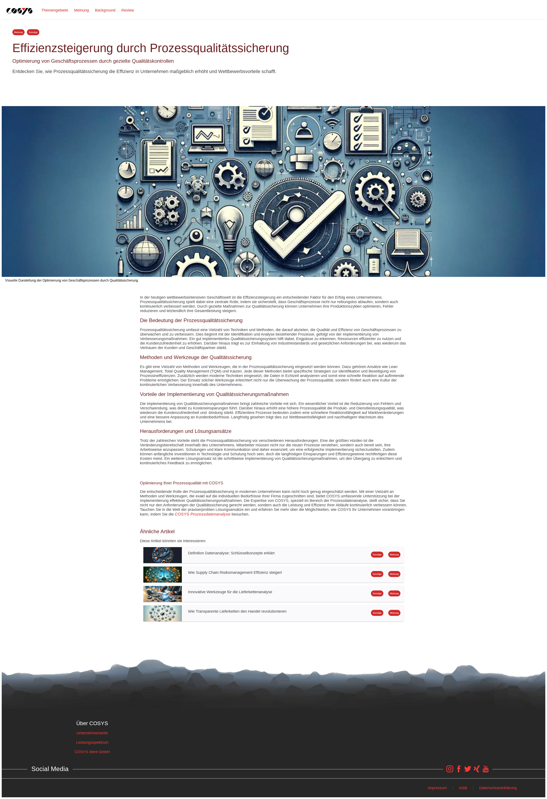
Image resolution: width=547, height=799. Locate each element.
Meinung (81, 10)
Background (105, 10)
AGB (463, 788)
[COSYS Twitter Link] (467, 771)
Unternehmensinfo (92, 733)
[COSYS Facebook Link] (458, 771)
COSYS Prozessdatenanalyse (203, 514)
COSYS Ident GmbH (92, 752)
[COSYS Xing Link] (476, 771)
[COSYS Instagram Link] (449, 771)
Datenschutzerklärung (498, 788)
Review (127, 10)
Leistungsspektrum (92, 742)
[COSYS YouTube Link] (485, 771)
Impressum (437, 788)
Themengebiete (54, 10)
